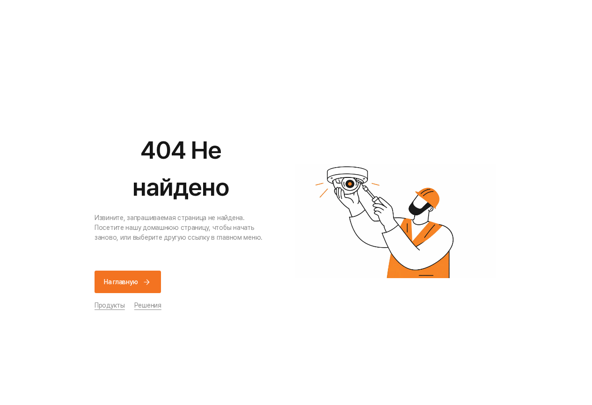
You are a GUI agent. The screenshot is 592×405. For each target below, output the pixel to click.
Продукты (110, 305)
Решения (147, 305)
